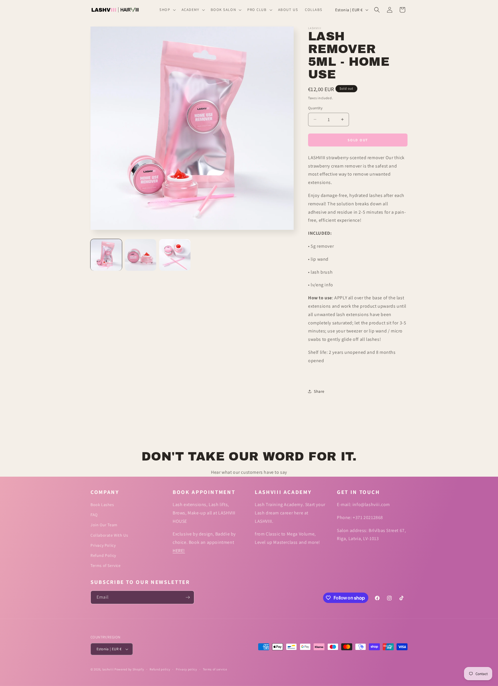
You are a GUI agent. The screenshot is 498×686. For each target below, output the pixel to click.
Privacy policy (186, 669)
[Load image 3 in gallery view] (174, 254)
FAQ (94, 514)
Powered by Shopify (129, 669)
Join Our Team (104, 524)
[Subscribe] (187, 597)
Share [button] (319, 391)
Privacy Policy (103, 545)
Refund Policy (103, 555)
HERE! (179, 551)
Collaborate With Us (109, 535)
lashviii (108, 669)
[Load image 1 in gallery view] (106, 254)
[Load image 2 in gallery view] (140, 254)
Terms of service (215, 669)
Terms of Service (105, 565)
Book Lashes (102, 504)
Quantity (315, 108)
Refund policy (160, 669)
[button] (167, 10)
